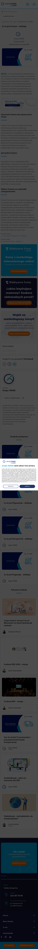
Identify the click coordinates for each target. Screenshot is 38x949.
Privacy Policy (6, 477)
